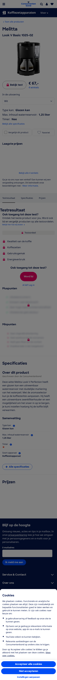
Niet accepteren (28, 671)
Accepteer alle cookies (28, 664)
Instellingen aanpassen (28, 677)
